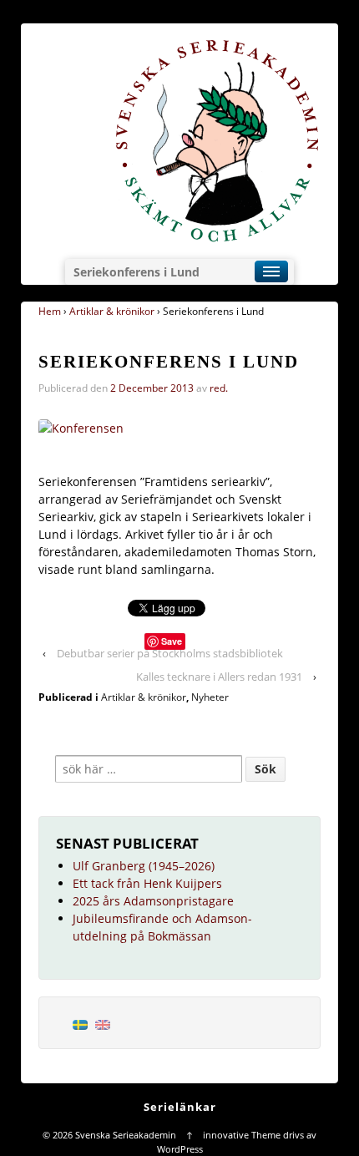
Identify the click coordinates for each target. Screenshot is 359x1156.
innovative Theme (242, 1134)
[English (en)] (102, 1023)
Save (171, 641)
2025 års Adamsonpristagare (153, 901)
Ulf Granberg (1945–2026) (144, 866)
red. (219, 388)
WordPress (180, 1149)
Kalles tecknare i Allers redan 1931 (219, 676)
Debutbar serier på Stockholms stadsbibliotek (170, 653)
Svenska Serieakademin (126, 1134)
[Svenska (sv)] (80, 1023)
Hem (49, 311)
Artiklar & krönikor (111, 311)
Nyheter (210, 697)
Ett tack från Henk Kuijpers (147, 883)
